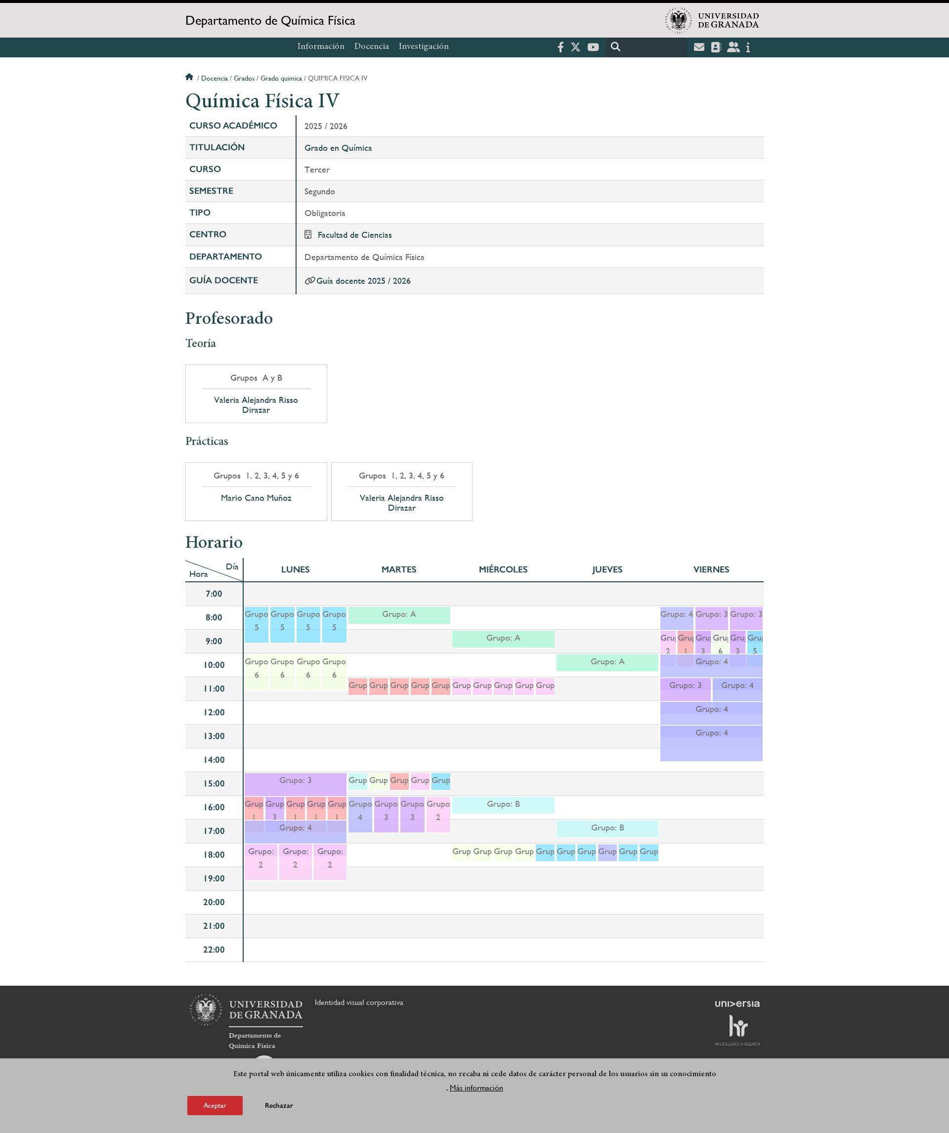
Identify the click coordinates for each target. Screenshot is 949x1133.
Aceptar (215, 1105)
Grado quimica (281, 78)
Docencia (371, 47)
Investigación (424, 47)
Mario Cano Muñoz (256, 498)
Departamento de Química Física (270, 20)
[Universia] (737, 1004)
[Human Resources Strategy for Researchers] (737, 1030)
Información (321, 47)
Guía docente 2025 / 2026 (363, 280)
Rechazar (279, 1105)
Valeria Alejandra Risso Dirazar (256, 405)
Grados (244, 78)
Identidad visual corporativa (359, 1002)
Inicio (190, 78)
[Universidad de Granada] (712, 20)
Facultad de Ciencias (355, 234)
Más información (476, 1087)
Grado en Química (338, 147)
